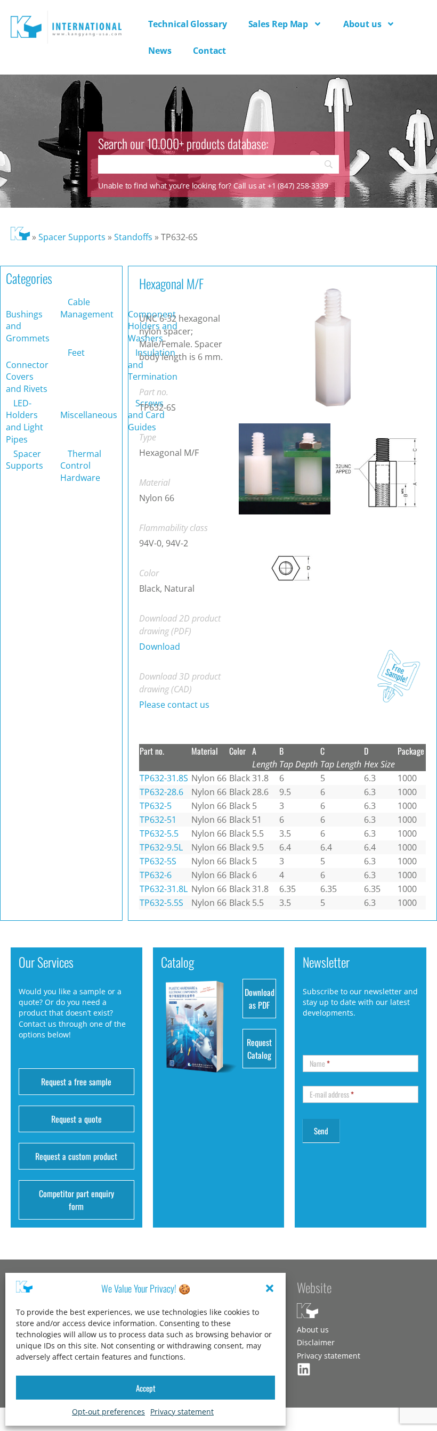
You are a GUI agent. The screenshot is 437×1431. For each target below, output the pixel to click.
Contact (209, 50)
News (160, 50)
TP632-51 (158, 819)
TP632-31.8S (164, 778)
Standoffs (133, 237)
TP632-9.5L (161, 847)
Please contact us (174, 704)
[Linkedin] (304, 1369)
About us (362, 24)
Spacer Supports (72, 237)
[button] (269, 1288)
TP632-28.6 (161, 792)
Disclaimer (316, 1342)
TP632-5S (158, 861)
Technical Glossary (187, 24)
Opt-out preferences (108, 1412)
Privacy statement (182, 1412)
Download (159, 646)
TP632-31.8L (164, 889)
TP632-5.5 (159, 833)
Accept (146, 1388)
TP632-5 (156, 806)
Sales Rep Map (278, 24)
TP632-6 (156, 875)
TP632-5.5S (161, 903)
